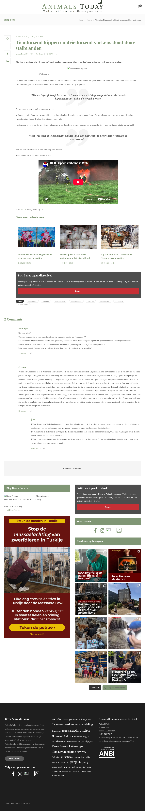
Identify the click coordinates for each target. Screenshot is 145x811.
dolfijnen (66, 731)
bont (89, 720)
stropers (54, 767)
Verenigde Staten (83, 767)
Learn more (14, 759)
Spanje (73, 762)
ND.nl (23, 209)
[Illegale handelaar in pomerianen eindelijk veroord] (124, 667)
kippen (80, 746)
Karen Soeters (42, 496)
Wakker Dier (66, 772)
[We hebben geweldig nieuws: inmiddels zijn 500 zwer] (91, 565)
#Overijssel (104, 301)
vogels (55, 771)
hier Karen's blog (15, 506)
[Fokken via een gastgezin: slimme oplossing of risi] (91, 599)
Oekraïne (56, 757)
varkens (62, 767)
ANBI (134, 719)
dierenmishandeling (80, 724)
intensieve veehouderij (69, 741)
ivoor (79, 741)
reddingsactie (62, 762)
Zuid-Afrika (61, 775)
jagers (90, 741)
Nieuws (89, 20)
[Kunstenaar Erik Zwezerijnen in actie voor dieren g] (124, 565)
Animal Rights (66, 720)
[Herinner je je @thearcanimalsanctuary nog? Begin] (124, 599)
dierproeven (56, 731)
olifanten (65, 756)
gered (73, 730)
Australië (77, 719)
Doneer (78, 291)
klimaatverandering (64, 751)
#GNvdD (56, 719)
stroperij (83, 762)
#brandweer (60, 301)
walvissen (75, 772)
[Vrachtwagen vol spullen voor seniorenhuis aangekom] (91, 667)
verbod (71, 767)
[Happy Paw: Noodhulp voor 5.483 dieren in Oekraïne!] (91, 633)
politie (54, 762)
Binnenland (22, 37)
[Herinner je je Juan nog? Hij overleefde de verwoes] (124, 633)
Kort (31, 37)
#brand (46, 301)
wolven (54, 775)
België (85, 720)
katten (73, 746)
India (60, 741)
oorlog (73, 757)
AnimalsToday (20, 54)
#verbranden (23, 304)
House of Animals (19, 500)
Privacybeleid (104, 719)
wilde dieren (85, 771)
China (55, 724)
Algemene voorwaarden (120, 719)
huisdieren (78, 737)
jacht (84, 741)
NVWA (81, 751)
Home (81, 20)
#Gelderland (76, 301)
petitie (87, 757)
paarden (80, 757)
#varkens (119, 301)
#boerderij (32, 301)
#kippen (91, 301)
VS (59, 771)
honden (83, 730)
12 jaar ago (22, 353)
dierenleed (63, 724)
